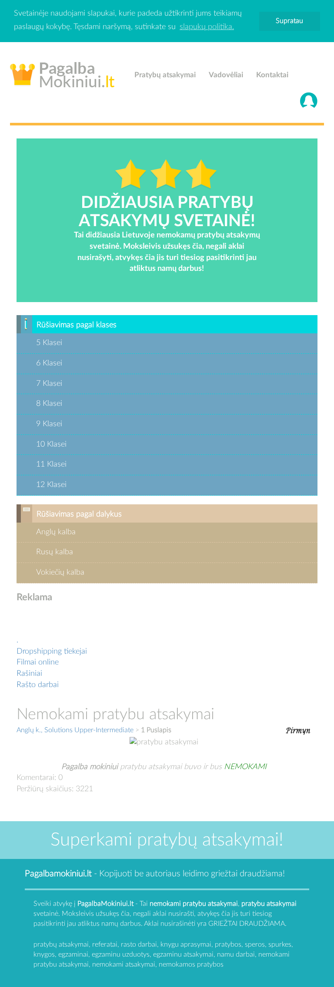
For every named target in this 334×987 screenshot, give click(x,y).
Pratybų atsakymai (165, 75)
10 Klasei (51, 444)
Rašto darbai (38, 685)
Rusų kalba (54, 552)
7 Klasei (49, 384)
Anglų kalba (56, 532)
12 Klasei (51, 485)
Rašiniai (29, 674)
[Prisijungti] (309, 101)
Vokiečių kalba (60, 572)
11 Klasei (51, 464)
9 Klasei (49, 424)
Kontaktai (272, 75)
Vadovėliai (226, 75)
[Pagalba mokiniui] (62, 73)
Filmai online (38, 662)
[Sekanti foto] (298, 729)
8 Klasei (49, 404)
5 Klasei (49, 343)
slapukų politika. (207, 27)
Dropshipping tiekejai (52, 651)
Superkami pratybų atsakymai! (167, 840)
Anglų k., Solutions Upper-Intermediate (75, 730)
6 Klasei (49, 363)
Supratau (289, 20)
